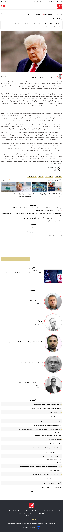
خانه (61, 14)
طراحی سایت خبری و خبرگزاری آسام (29, 527)
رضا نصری (39, 303)
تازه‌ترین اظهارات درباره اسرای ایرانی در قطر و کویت (51, 487)
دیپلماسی (56, 14)
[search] (1, 6)
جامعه (14, 511)
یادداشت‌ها (41, 514)
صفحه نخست (52, 1)
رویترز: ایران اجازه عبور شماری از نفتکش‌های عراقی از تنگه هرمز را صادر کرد (46, 448)
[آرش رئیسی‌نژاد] (53, 343)
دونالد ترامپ (48, 176)
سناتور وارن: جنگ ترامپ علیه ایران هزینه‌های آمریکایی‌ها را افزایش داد (46, 474)
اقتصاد (31, 511)
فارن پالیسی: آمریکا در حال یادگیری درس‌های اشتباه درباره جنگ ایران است (46, 408)
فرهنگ (10, 511)
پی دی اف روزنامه (23, 514)
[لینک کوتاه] (3, 14)
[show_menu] (4, 6)
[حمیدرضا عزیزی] (59, 76)
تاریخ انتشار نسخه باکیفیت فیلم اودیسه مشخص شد (50, 421)
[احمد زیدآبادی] (53, 322)
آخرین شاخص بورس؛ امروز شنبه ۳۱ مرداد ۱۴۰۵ (52, 452)
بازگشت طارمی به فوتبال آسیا (55, 439)
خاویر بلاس (39, 387)
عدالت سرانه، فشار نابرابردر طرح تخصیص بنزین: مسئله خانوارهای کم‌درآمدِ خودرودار (25, 342)
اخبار (59, 511)
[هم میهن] (59, 6)
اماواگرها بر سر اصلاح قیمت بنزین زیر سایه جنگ (51, 443)
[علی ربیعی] (53, 364)
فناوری (35, 514)
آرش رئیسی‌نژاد (38, 345)
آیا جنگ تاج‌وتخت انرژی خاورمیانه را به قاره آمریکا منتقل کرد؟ (30, 383)
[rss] (7, 1)
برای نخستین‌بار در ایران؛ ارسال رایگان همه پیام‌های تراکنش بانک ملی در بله (46, 425)
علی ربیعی (39, 366)
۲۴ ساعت (42, 511)
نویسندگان (35, 1)
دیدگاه (15, 259)
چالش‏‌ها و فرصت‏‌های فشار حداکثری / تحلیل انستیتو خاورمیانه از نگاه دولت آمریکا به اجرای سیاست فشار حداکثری (36, 208)
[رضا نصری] (53, 302)
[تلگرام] (5, 1)
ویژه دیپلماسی (33, 268)
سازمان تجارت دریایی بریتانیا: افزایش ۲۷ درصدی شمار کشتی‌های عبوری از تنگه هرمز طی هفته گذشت (40, 466)
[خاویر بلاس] (53, 385)
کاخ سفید (58, 176)
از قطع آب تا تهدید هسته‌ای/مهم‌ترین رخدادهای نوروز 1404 (48, 211)
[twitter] (3, 76)
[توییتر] (1, 1)
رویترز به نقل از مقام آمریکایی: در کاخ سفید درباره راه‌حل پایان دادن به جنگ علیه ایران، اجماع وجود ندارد (40, 429)
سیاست (37, 511)
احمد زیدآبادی (38, 324)
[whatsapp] (1, 76)
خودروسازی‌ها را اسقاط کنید (55, 462)
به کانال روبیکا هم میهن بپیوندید (54, 171)
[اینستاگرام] (3, 1)
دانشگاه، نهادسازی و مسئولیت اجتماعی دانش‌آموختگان (31, 363)
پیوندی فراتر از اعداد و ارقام (55, 413)
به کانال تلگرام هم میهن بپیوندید (54, 167)
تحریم (40, 176)
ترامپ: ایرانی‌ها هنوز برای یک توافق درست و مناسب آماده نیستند (48, 479)
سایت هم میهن (32, 523)
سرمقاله (54, 511)
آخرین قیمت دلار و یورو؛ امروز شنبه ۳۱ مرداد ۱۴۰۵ (51, 483)
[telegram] (5, 76)
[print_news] (1, 14)
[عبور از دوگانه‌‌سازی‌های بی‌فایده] (53, 276)
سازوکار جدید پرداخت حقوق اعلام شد (53, 417)
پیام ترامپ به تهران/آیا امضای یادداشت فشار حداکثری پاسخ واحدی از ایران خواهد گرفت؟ (41, 218)
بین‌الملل (20, 511)
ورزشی (30, 514)
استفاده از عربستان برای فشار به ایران (53, 221)
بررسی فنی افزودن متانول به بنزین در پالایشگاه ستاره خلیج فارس (47, 404)
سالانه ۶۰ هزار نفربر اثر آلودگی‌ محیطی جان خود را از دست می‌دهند (48, 435)
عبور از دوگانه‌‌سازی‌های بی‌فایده (36, 270)
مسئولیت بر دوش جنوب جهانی (36, 300)
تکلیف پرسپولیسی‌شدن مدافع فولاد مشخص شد (51, 456)
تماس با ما (46, 1)
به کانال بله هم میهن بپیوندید (55, 169)
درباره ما (41, 1)
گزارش (4, 511)
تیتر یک (49, 511)
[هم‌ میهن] (31, 505)
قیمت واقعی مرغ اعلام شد (55, 470)
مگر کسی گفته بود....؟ (38, 321)
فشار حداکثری (31, 176)
